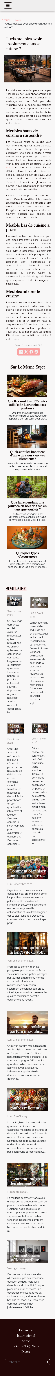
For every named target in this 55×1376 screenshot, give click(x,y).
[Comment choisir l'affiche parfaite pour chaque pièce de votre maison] (27, 1251)
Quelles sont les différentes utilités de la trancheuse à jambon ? (27, 404)
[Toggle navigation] (8, 5)
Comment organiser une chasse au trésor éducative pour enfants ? (28, 878)
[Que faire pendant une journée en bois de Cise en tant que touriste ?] (27, 487)
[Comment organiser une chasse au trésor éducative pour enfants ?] (27, 867)
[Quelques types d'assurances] (27, 537)
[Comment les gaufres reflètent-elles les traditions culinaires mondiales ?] (27, 1099)
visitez (9, 167)
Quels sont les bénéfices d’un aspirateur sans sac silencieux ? (27, 455)
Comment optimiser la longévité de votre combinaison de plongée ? (28, 954)
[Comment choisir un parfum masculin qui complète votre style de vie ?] (27, 1022)
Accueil (6, 20)
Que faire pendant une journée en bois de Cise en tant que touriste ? (27, 506)
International (26, 1336)
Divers (17, 20)
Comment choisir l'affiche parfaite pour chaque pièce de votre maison (27, 1262)
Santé (26, 1341)
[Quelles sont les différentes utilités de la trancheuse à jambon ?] (27, 386)
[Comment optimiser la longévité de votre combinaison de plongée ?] (27, 943)
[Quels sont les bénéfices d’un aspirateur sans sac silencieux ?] (27, 436)
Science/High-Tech (26, 1346)
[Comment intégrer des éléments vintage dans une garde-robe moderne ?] (27, 1174)
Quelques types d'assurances (27, 555)
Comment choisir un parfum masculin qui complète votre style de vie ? (28, 1033)
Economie (26, 1330)
